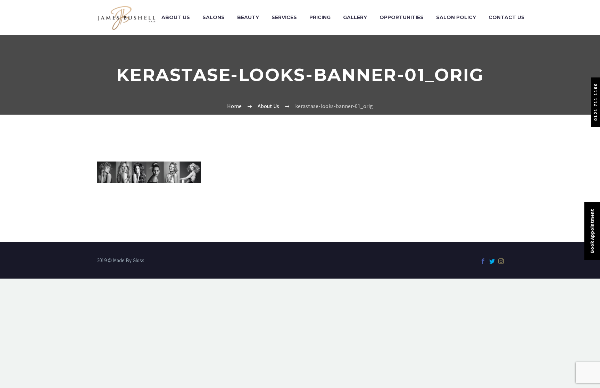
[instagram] (501, 261)
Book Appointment (592, 231)
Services (284, 17)
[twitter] (492, 261)
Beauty (248, 17)
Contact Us (507, 17)
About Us (175, 17)
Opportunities (402, 17)
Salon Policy (456, 17)
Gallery (355, 17)
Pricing (320, 17)
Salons (213, 17)
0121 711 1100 (595, 102)
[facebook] (483, 261)
